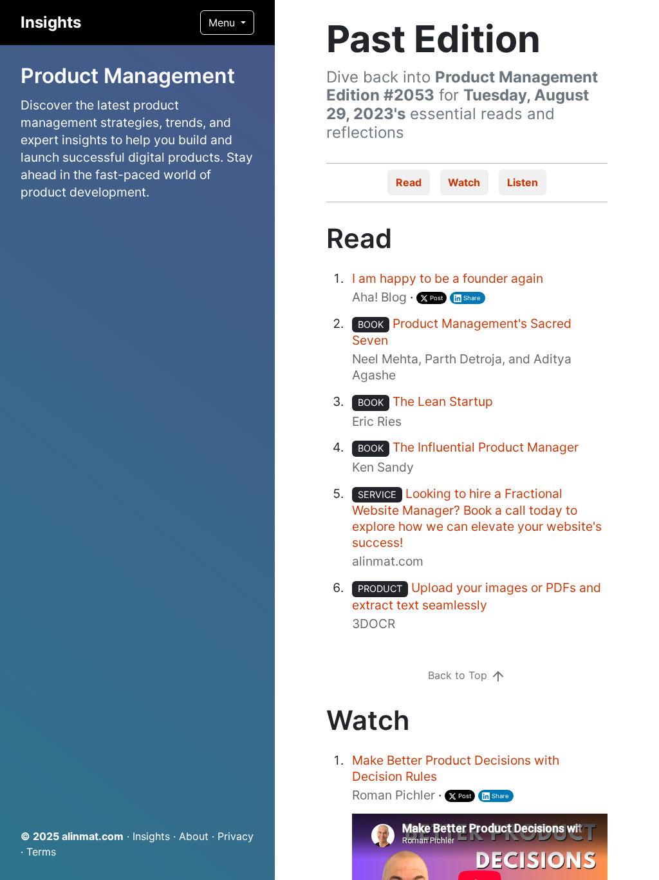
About (194, 836)
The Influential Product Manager (486, 447)
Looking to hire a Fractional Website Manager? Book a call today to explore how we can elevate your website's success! (477, 518)
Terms (41, 851)
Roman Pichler (393, 795)
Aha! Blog (379, 297)
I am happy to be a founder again (447, 278)
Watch (464, 182)
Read (409, 182)
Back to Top (459, 675)
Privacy (236, 836)
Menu (223, 22)
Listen (522, 182)
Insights (51, 22)
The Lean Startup (443, 401)
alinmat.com (93, 836)
